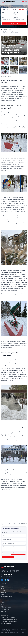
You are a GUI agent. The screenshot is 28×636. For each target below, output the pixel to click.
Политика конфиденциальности (9, 619)
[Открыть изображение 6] (14, 70)
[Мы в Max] (8, 580)
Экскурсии (3, 592)
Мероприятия (4, 594)
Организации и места (6, 596)
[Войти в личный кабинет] (26, 2)
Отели (8, 9)
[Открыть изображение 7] (23, 70)
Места (14, 9)
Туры (4, 9)
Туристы (16, 17)
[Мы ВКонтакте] (2, 580)
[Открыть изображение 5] (5, 70)
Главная (5, 29)
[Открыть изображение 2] (5, 61)
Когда (3, 17)
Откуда (16, 12)
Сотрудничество (5, 609)
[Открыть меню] (23, 2)
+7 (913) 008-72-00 (8, 575)
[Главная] (8, 2)
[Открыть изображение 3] (14, 61)
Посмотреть (21, 9)
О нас (2, 604)
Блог (10, 29)
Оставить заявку (8, 557)
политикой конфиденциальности (18, 554)
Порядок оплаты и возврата (8, 617)
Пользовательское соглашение (9, 621)
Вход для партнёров (6, 623)
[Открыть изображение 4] (23, 61)
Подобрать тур (14, 23)
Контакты (3, 611)
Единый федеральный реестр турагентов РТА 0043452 (12, 632)
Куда (3, 12)
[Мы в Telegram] (5, 580)
